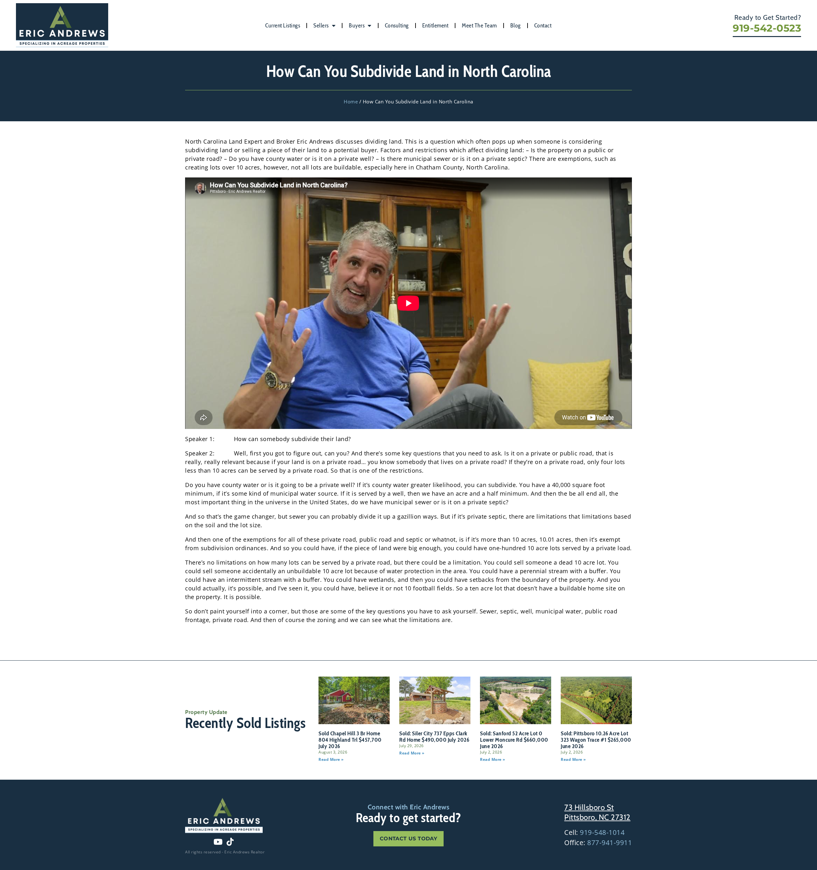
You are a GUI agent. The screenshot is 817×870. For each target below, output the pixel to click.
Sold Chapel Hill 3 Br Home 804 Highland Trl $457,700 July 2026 (350, 740)
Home (351, 101)
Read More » (331, 759)
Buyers (356, 25)
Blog (515, 25)
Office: (598, 842)
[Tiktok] (230, 841)
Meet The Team (479, 25)
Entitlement (435, 25)
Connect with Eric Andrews (409, 807)
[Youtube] (218, 841)
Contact (543, 25)
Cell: (594, 832)
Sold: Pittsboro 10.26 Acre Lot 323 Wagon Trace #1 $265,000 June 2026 (596, 740)
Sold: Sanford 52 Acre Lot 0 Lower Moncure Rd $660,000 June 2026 (514, 740)
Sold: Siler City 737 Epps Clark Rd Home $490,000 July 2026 (434, 736)
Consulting (397, 25)
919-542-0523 (767, 28)
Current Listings (282, 25)
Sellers (321, 25)
